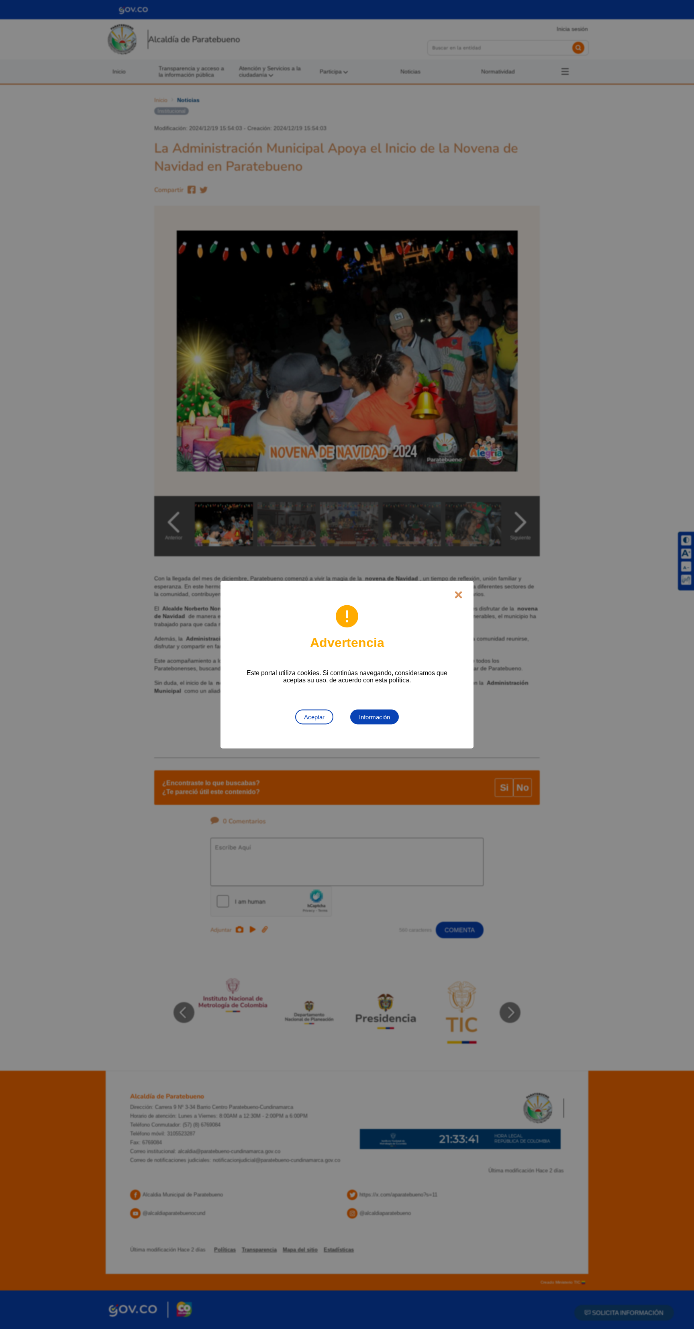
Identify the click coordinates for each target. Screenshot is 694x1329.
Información (374, 716)
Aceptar (314, 716)
